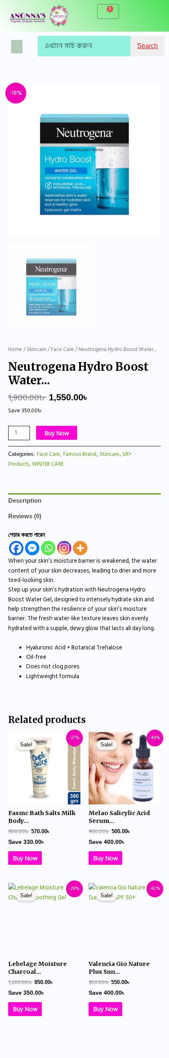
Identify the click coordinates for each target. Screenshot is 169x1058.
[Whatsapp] (48, 548)
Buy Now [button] (25, 858)
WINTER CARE (48, 464)
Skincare (36, 349)
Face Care (62, 349)
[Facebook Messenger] (32, 548)
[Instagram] (64, 548)
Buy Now (56, 433)
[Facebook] (16, 548)
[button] (17, 46)
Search (147, 45)
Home (15, 349)
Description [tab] (24, 500)
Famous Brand (79, 454)
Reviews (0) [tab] (24, 516)
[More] (80, 548)
